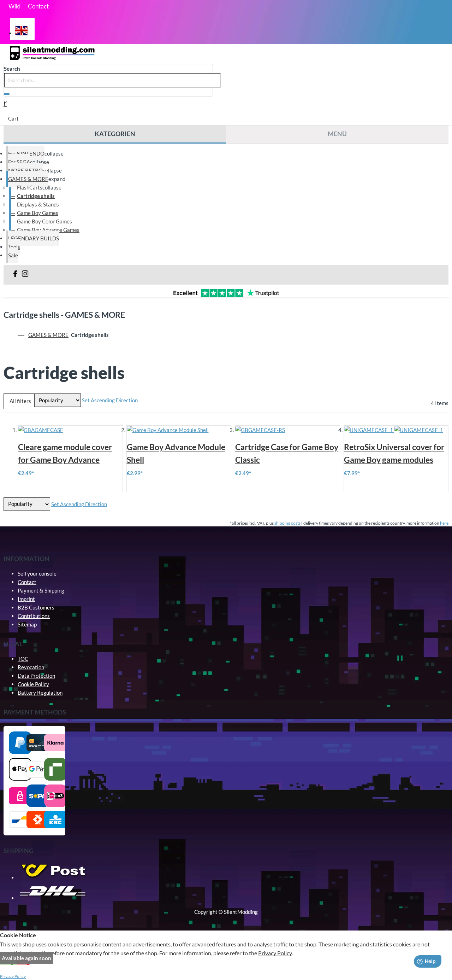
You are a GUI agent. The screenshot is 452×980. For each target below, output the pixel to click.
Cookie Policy (33, 684)
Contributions (34, 616)
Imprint (26, 599)
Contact (27, 582)
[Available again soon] (287, 430)
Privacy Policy (275, 953)
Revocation (31, 667)
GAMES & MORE (48, 335)
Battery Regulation (40, 692)
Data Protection (36, 675)
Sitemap (27, 624)
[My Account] (5, 104)
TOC (23, 658)
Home (22, 335)
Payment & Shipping (41, 590)
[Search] (7, 94)
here (444, 523)
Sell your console (37, 573)
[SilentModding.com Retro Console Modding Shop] (53, 60)
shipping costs (287, 523)
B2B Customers (36, 607)
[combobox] (112, 80)
